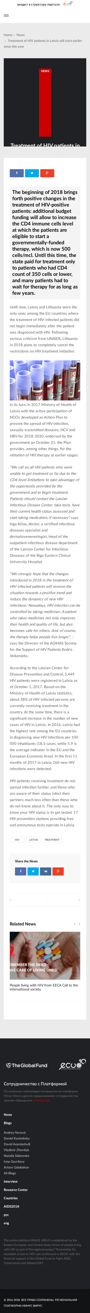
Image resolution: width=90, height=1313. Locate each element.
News (20, 35)
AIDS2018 (11, 1206)
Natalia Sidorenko (16, 1156)
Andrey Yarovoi (15, 1132)
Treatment (52, 840)
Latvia (33, 840)
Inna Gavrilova (14, 1161)
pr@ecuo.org (42, 1100)
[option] (45, 964)
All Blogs (10, 1173)
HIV (17, 840)
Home (8, 35)
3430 (21, 981)
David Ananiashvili (17, 1144)
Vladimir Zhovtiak (16, 1150)
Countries (11, 1198)
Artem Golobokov (16, 1167)
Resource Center (16, 1190)
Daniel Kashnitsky (17, 1138)
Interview (11, 1181)
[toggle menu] (6, 15)
